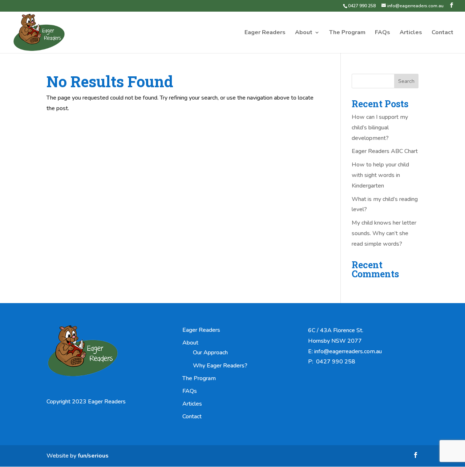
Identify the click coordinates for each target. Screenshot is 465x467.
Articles (411, 33)
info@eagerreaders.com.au (348, 351)
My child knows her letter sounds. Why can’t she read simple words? (384, 233)
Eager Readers (265, 33)
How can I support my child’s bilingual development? (380, 127)
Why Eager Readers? (220, 366)
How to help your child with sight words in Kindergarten (380, 175)
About (303, 33)
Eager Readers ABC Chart (385, 151)
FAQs (382, 33)
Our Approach (210, 353)
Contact (442, 33)
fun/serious (93, 456)
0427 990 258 (362, 6)
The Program (347, 33)
